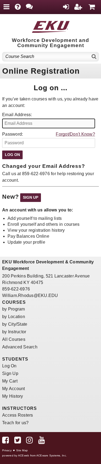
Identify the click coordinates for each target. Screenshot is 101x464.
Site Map (22, 450)
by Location (13, 316)
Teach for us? (15, 422)
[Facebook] (5, 441)
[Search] (94, 56)
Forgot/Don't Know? (75, 134)
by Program (13, 309)
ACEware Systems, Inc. (51, 455)
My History (12, 396)
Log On (9, 366)
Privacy (7, 450)
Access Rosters (17, 415)
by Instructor (14, 331)
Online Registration (41, 71)
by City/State (14, 324)
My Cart (10, 381)
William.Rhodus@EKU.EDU (30, 295)
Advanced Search (19, 347)
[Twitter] (17, 441)
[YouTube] (41, 441)
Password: (12, 134)
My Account (13, 388)
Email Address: (17, 114)
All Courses (13, 339)
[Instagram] (29, 441)
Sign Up (10, 373)
